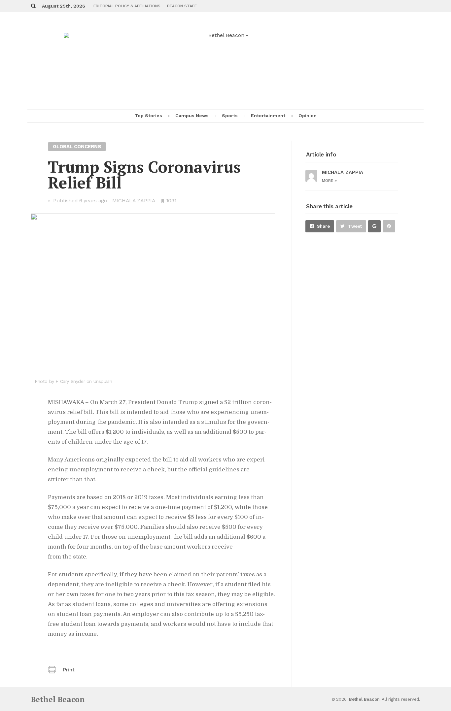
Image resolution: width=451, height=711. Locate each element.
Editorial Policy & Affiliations (126, 6)
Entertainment (268, 115)
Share (323, 226)
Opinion (307, 115)
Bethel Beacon (58, 699)
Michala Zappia (134, 200)
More (329, 180)
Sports (230, 115)
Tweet (355, 226)
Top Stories (148, 115)
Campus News (192, 115)
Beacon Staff (182, 6)
